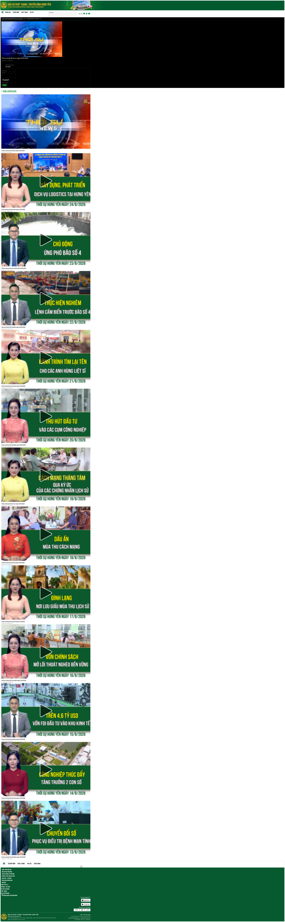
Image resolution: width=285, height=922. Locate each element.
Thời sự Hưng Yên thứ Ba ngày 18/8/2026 (13, 562)
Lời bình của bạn (9, 65)
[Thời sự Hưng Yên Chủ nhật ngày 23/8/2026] (45, 239)
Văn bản (4, 882)
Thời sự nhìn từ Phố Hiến (8, 874)
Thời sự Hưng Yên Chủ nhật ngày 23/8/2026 (13, 268)
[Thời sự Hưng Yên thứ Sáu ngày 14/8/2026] (45, 769)
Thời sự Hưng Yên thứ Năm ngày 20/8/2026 (13, 445)
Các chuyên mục (5, 893)
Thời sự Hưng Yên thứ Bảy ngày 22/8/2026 (13, 327)
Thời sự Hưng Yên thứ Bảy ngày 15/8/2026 (13, 739)
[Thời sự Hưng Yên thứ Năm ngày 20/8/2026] (45, 416)
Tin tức (32, 12)
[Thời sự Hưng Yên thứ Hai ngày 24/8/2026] (45, 180)
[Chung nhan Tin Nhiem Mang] (9, 895)
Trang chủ (7, 12)
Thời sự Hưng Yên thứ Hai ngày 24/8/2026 (13, 209)
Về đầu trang (86, 866)
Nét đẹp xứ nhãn (5, 889)
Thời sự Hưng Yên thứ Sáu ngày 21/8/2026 (13, 386)
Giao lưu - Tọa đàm (6, 878)
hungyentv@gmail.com (74, 918)
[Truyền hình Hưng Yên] (4, 919)
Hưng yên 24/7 (4, 884)
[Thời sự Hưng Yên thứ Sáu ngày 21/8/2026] (45, 357)
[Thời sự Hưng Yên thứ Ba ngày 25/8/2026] (45, 121)
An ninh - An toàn (5, 886)
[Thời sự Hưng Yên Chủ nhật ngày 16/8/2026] (45, 651)
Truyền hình (16, 12)
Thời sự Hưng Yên (18, 18)
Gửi (4, 85)
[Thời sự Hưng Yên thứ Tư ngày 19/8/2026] (45, 475)
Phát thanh (24, 12)
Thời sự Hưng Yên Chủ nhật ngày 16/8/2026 (13, 680)
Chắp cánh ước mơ (6, 869)
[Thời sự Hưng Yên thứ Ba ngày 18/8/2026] (45, 533)
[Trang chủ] (4, 863)
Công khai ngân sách (7, 880)
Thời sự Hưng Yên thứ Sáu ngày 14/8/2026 (13, 798)
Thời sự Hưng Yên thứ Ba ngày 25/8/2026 (13, 150)
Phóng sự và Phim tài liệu (8, 876)
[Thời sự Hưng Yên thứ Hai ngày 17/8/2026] (45, 592)
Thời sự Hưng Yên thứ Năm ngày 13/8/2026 (13, 857)
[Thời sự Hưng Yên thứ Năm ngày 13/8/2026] (45, 828)
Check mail (37, 863)
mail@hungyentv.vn (85, 918)
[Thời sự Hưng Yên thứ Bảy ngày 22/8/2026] (45, 298)
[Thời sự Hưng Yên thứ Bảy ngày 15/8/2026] (45, 710)
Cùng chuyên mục (9, 91)
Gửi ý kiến (7, 66)
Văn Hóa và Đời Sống (7, 871)
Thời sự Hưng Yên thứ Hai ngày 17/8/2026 (13, 621)
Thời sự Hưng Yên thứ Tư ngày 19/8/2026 (13, 504)
